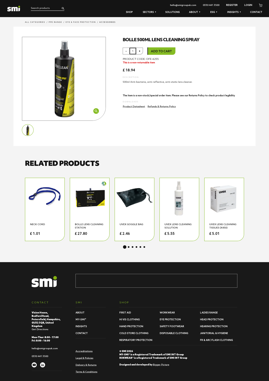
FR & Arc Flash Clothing (216, 340)
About (80, 312)
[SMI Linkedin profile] (42, 364)
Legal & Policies (84, 358)
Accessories (107, 22)
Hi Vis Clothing (129, 319)
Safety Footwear (172, 326)
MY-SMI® (81, 319)
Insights (81, 326)
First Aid (125, 312)
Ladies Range (209, 312)
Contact (256, 12)
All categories (35, 22)
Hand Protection (131, 326)
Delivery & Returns (86, 364)
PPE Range (55, 22)
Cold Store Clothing (133, 333)
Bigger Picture (161, 364)
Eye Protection (170, 319)
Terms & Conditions (86, 371)
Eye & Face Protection (81, 22)
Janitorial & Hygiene (214, 333)
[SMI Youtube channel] (34, 364)
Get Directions (40, 329)
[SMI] (14, 8)
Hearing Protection (214, 326)
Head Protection (211, 319)
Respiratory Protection (135, 340)
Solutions (172, 12)
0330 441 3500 (211, 5)
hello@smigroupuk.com (183, 5)
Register (232, 5)
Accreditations (84, 351)
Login (248, 5)
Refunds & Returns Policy (162, 106)
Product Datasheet (134, 106)
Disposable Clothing (174, 333)
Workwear (167, 312)
